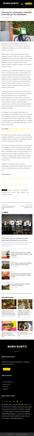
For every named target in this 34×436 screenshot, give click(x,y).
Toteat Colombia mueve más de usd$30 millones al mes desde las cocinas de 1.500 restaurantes (21, 254)
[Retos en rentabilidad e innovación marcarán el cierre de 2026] (25, 326)
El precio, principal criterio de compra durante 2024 (14, 184)
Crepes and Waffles (24, 190)
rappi (27, 192)
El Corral (8, 192)
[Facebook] (3, 199)
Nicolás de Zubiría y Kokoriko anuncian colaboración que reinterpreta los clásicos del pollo (21, 275)
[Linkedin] (10, 199)
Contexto (3, 316)
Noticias (3, 236)
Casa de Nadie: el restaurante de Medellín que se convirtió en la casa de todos (21, 263)
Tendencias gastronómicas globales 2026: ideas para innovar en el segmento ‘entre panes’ (8, 334)
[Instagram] (6, 401)
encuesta (13, 192)
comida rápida (16, 190)
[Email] (14, 199)
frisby (18, 192)
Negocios (12, 261)
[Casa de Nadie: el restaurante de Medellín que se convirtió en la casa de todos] (6, 265)
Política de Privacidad (21, 434)
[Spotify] (17, 401)
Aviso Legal (10, 434)
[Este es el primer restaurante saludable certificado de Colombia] (6, 286)
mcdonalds (23, 192)
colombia (10, 190)
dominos (4, 192)
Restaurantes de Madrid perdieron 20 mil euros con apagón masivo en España (8, 207)
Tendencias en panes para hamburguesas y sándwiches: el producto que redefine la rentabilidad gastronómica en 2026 (24, 313)
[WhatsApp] (6, 199)
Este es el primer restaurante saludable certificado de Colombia (20, 284)
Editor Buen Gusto (8, 17)
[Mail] (13, 401)
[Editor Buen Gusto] (3, 17)
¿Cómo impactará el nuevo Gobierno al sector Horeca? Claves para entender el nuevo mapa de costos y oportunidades (9, 312)
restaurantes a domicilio (7, 194)
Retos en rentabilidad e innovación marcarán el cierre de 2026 (25, 334)
